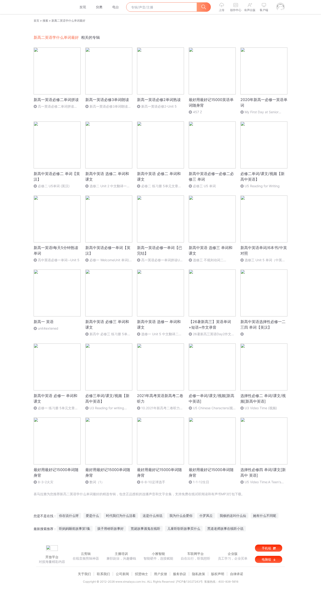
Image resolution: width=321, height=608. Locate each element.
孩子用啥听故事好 (110, 528)
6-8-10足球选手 (153, 482)
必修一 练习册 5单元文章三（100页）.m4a (56, 408)
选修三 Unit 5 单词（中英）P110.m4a (262, 260)
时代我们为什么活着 (121, 516)
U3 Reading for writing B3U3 (104, 408)
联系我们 (103, 574)
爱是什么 (92, 516)
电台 (115, 7)
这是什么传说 (152, 516)
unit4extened (48, 328)
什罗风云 (206, 516)
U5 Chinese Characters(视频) (211, 408)
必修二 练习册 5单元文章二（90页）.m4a (159, 186)
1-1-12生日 (201, 482)
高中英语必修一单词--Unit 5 (58, 260)
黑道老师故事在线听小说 (225, 528)
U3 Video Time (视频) (261, 408)
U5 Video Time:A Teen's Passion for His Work (260, 482)
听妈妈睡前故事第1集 (74, 528)
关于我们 (84, 574)
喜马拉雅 (52, 7)
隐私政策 (198, 574)
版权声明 (217, 574)
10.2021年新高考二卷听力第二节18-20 (160, 408)
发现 (82, 7)
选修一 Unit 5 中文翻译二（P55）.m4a (158, 334)
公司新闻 (122, 574)
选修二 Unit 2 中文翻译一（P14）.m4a (106, 186)
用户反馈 (160, 574)
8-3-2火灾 (45, 482)
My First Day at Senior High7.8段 (259, 112)
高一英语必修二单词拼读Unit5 (54, 106)
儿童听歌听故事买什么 (183, 528)
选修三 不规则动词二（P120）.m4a (206, 260)
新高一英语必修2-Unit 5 (159, 106)
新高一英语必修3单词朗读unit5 (106, 106)
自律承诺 (236, 574)
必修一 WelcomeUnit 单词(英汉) (108, 260)
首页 (36, 20)
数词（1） (97, 482)
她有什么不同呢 (264, 516)
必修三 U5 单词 (204, 186)
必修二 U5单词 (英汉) (54, 186)
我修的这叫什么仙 (233, 516)
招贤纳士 (141, 574)
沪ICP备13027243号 (189, 581)
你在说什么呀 (69, 516)
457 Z (197, 112)
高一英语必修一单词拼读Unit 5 (160, 260)
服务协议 (179, 574)
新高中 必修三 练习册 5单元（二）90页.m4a (108, 334)
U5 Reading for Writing (262, 186)
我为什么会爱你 (180, 516)
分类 (99, 7)
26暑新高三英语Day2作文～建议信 (212, 334)
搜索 (45, 20)
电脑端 (267, 559)
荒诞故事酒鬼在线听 (145, 528)
